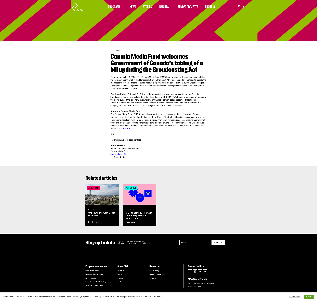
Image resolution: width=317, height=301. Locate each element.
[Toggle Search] (244, 7)
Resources (154, 266)
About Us (210, 7)
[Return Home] (79, 6)
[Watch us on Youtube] (205, 271)
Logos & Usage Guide (157, 274)
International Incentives (93, 271)
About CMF (122, 266)
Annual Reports (122, 274)
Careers (120, 278)
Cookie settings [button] (296, 297)
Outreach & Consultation (94, 286)
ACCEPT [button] (309, 297)
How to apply (154, 271)
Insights (164, 7)
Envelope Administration (94, 274)
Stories (147, 7)
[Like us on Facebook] (190, 271)
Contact (120, 282)
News (133, 7)
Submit (217, 242)
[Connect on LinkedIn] (200, 271)
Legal (199, 286)
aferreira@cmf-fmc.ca (120, 154)
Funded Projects (188, 7)
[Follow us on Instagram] (195, 271)
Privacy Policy (192, 286)
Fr (239, 7)
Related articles (101, 178)
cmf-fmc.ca (126, 128)
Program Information (96, 266)
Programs (114, 7)
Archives (152, 278)
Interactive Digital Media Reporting (98, 282)
